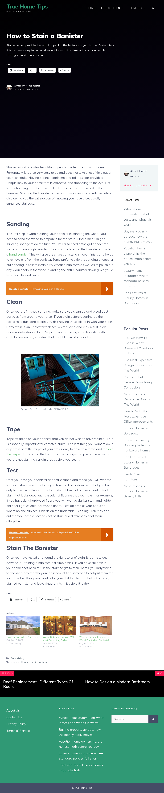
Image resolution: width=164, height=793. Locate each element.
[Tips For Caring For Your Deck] (23, 625)
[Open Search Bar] (153, 8)
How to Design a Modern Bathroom (117, 681)
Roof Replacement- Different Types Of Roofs (38, 684)
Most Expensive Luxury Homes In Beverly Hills (136, 491)
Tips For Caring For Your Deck (22, 637)
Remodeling (17, 658)
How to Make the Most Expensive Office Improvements (138, 416)
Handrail (25, 662)
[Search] (153, 719)
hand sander (18, 254)
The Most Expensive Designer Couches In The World (138, 365)
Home (91, 8)
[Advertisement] (82, 115)
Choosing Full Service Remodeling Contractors (138, 382)
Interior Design (110, 8)
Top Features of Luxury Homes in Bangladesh (136, 298)
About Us (13, 710)
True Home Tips (27, 6)
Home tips (136, 8)
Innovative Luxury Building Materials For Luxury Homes (137, 445)
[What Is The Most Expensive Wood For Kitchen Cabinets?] (95, 625)
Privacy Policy (16, 724)
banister (15, 662)
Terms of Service (18, 731)
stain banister (39, 662)
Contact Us (14, 717)
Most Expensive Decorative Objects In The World (139, 399)
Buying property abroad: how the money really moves (138, 236)
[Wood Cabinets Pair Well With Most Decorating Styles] (59, 625)
